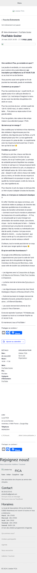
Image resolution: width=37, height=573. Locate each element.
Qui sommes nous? (8, 533)
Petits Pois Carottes (27, 275)
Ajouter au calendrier (13, 341)
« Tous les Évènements (11, 20)
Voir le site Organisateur (22, 357)
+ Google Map (23, 423)
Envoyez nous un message (11, 497)
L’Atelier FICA (22, 353)
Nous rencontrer (6, 464)
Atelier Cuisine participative (26, 435)
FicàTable (5, 381)
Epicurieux (29, 282)
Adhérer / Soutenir (18, 464)
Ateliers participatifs (9, 539)
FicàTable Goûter (7, 368)
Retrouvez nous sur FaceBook (12, 499)
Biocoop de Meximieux (20, 263)
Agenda (4, 545)
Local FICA (5, 418)
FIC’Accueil (6, 435)
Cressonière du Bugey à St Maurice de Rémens (18, 273)
